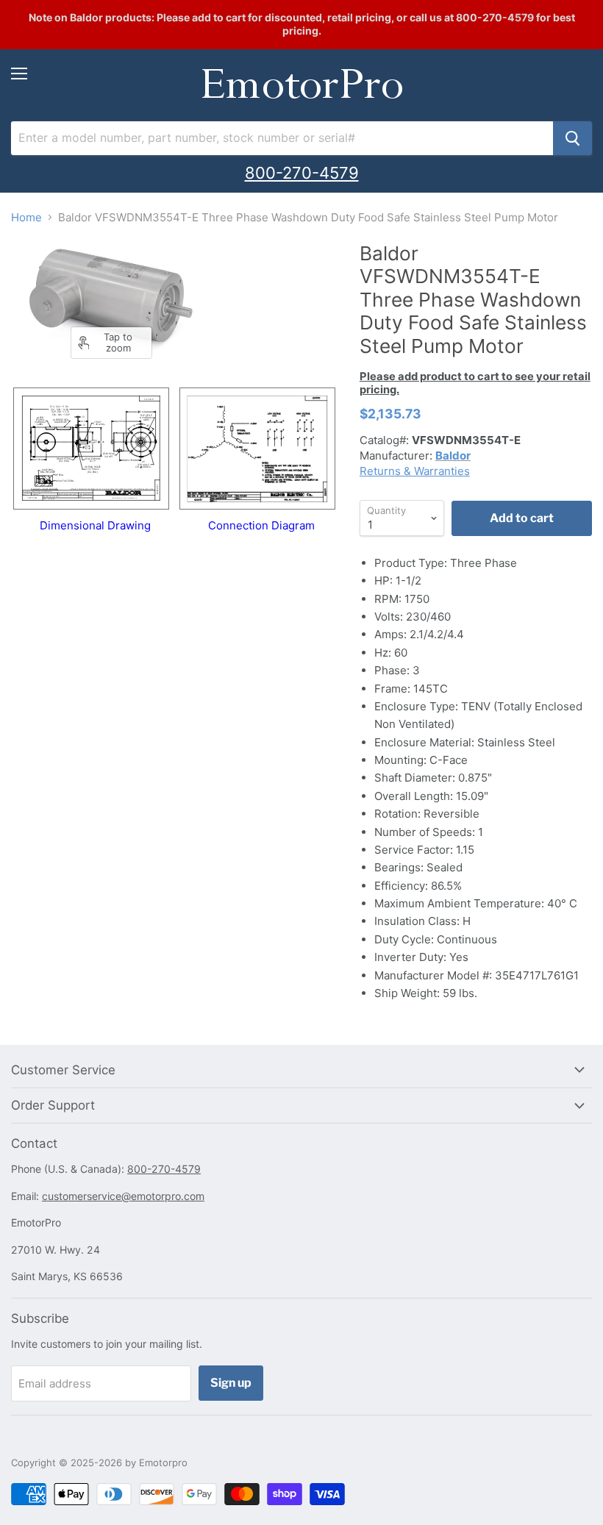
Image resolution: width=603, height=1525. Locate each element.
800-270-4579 (302, 172)
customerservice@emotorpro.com (123, 1196)
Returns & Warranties (415, 471)
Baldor (453, 456)
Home (26, 217)
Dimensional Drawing (95, 525)
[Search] (572, 138)
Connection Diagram (261, 525)
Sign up (230, 1383)
